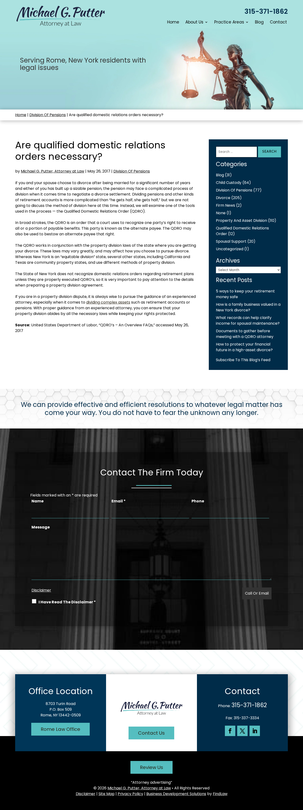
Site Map (106, 793)
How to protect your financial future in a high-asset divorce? (244, 347)
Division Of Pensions (131, 171)
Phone (198, 501)
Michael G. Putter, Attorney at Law (52, 171)
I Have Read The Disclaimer (67, 602)
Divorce (223, 197)
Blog (259, 22)
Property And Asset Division (241, 220)
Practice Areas (229, 22)
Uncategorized (229, 249)
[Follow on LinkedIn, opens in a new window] (255, 731)
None (221, 213)
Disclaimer (41, 590)
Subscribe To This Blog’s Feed (243, 360)
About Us (194, 22)
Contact (278, 22)
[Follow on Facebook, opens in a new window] (230, 731)
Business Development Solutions (176, 793)
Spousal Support (231, 241)
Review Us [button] (151, 767)
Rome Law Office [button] (60, 729)
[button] (298, 775)
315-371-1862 (266, 11)
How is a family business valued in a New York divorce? (248, 307)
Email (118, 501)
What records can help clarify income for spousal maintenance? (248, 320)
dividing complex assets (108, 302)
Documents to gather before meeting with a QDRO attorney (244, 333)
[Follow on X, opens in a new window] (242, 731)
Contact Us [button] (151, 733)
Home (173, 22)
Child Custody (228, 182)
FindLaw (220, 793)
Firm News (225, 205)
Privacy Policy (130, 793)
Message (40, 527)
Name (37, 501)
